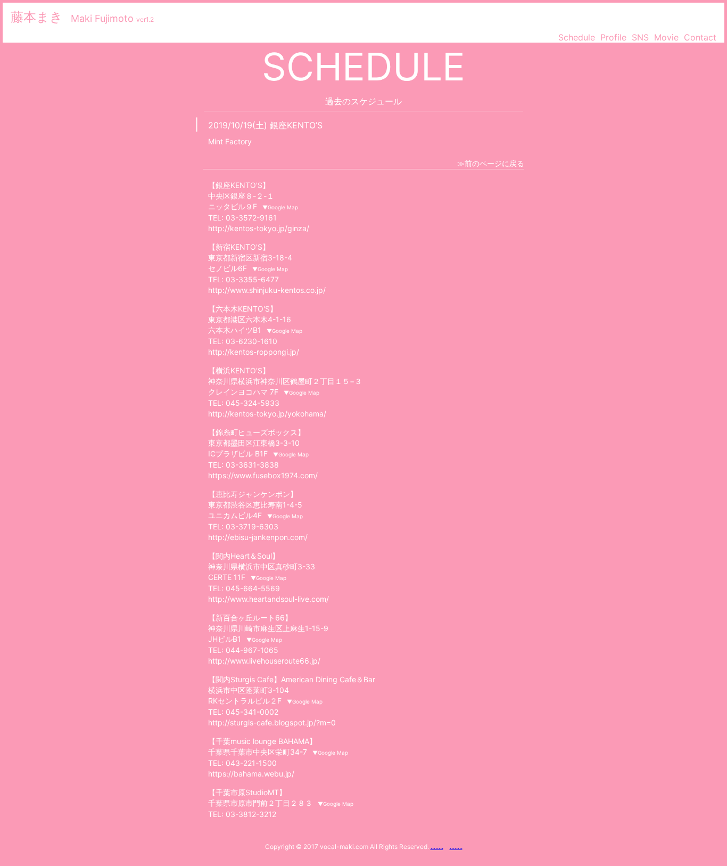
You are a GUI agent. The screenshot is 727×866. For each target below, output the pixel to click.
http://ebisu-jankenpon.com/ (258, 537)
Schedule (576, 37)
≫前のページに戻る (490, 163)
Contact (700, 37)
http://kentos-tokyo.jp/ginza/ (258, 228)
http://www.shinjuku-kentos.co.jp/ (267, 290)
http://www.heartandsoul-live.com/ (268, 598)
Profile (613, 37)
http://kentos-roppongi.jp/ (253, 351)
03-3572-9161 (251, 217)
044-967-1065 (252, 650)
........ (437, 847)
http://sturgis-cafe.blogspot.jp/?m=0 (272, 722)
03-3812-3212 (251, 814)
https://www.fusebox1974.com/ (263, 475)
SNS (640, 37)
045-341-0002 (252, 711)
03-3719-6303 (252, 526)
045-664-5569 (253, 588)
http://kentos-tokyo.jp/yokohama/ (267, 413)
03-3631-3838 (252, 464)
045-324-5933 (252, 402)
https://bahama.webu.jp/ (251, 773)
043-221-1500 (251, 762)
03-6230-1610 (251, 341)
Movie (666, 37)
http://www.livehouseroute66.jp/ (264, 660)
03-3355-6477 (252, 279)
